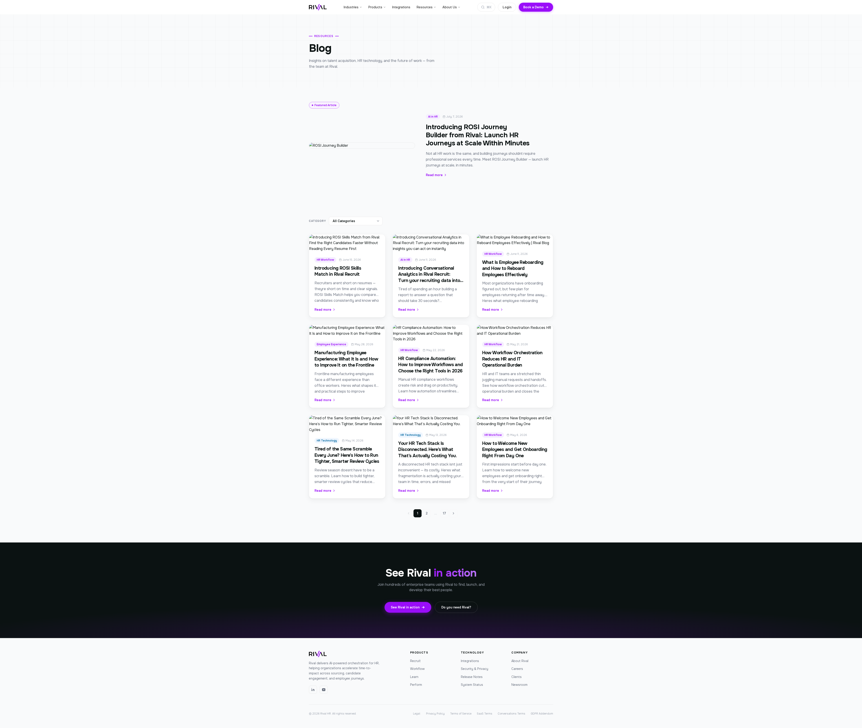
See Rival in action (405, 607)
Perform (416, 685)
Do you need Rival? (456, 607)
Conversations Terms (511, 713)
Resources (425, 7)
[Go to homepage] (318, 7)
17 (444, 513)
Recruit (415, 661)
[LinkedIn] (313, 690)
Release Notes (472, 677)
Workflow (417, 669)
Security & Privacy (474, 669)
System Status (472, 685)
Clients (516, 677)
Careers (517, 669)
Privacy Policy (435, 713)
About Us (449, 7)
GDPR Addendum (542, 713)
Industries (351, 7)
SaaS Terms (484, 713)
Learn (414, 677)
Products (375, 7)
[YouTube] (324, 690)
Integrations (401, 7)
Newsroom (519, 685)
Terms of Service (460, 713)
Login (507, 7)
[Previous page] (409, 513)
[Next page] (453, 513)
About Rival (519, 661)
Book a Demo (533, 7)
